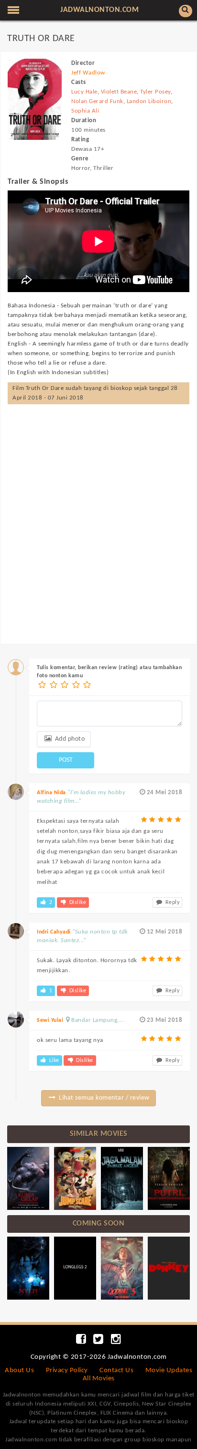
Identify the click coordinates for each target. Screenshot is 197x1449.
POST (66, 760)
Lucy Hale (84, 92)
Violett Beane (119, 92)
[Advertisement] (98, 514)
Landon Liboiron (149, 101)
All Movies (99, 1378)
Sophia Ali (85, 111)
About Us (19, 1370)
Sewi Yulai (50, 1020)
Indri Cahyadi (54, 932)
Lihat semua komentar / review (103, 1098)
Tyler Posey (155, 92)
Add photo (69, 739)
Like (53, 1060)
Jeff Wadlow (88, 73)
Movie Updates (169, 1370)
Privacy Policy (67, 1370)
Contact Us (116, 1370)
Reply (171, 902)
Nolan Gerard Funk (97, 101)
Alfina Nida (51, 793)
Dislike (76, 902)
